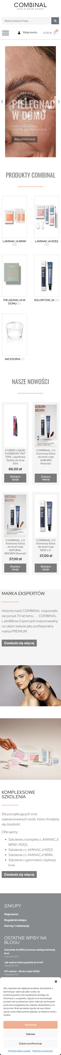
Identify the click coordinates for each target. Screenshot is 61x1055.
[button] (56, 981)
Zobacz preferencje (30, 1043)
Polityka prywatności (42, 1050)
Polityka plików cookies (19, 1050)
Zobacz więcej (45, 478)
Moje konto (30, 32)
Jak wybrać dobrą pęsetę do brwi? (23, 962)
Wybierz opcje (15, 478)
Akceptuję (31, 1024)
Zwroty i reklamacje (16, 926)
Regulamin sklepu (15, 920)
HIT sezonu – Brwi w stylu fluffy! (22, 971)
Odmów (30, 1034)
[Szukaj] (55, 20)
